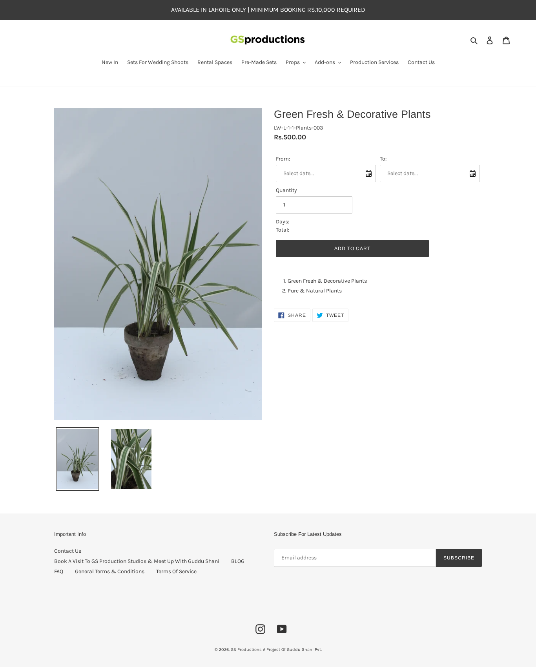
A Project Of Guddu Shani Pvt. (292, 649)
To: (383, 158)
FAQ (58, 571)
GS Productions (246, 649)
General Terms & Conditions (109, 571)
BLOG (237, 561)
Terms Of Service (176, 571)
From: (283, 158)
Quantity (286, 190)
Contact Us (67, 551)
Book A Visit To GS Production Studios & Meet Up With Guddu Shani (136, 561)
